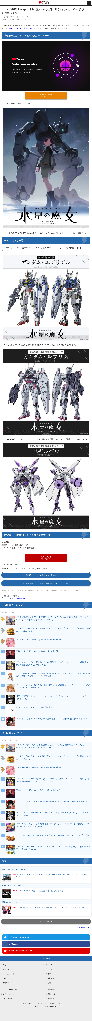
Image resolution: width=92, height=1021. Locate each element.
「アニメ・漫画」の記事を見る (14, 598)
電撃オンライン (7, 590)
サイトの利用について (11, 989)
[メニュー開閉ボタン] (89, 3)
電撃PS (50, 974)
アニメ (17, 590)
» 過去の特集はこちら (83, 927)
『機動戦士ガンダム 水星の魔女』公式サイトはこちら (45, 575)
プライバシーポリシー (11, 994)
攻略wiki (6, 983)
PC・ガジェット (8, 974)
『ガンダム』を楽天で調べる (46, 558)
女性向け (51, 978)
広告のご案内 (52, 994)
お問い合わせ (7, 998)
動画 (49, 983)
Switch (5, 978)
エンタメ (6, 969)
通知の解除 (52, 989)
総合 (4, 965)
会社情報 (51, 998)
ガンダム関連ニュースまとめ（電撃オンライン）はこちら (45, 583)
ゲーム (50, 965)
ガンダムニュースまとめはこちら (46, 95)
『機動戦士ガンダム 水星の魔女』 (20, 28)
